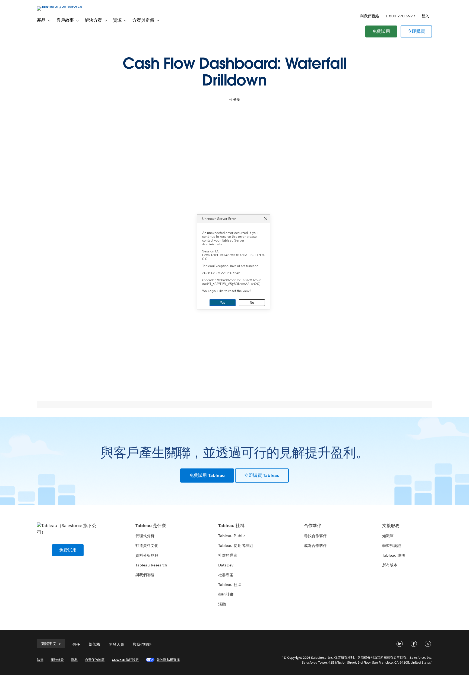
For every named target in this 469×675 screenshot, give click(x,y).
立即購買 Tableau (262, 475)
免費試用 (381, 31)
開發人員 (116, 644)
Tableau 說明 (393, 555)
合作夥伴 (312, 525)
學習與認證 (391, 545)
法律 (40, 659)
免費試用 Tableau (207, 475)
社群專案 (225, 574)
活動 (222, 604)
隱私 (74, 659)
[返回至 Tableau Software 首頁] (60, 6)
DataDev (225, 565)
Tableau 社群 (231, 525)
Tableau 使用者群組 (235, 545)
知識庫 (388, 535)
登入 (425, 16)
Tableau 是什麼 (150, 525)
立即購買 (416, 31)
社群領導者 (227, 555)
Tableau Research (151, 565)
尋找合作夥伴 (315, 535)
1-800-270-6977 (400, 16)
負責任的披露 (94, 659)
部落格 (94, 644)
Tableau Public (231, 535)
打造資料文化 (146, 545)
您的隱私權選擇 (168, 659)
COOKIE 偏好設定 (125, 659)
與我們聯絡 (369, 16)
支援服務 (391, 525)
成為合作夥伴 (315, 545)
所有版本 (389, 565)
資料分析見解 (146, 555)
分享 (236, 99)
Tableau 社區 (229, 584)
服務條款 (57, 659)
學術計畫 (225, 594)
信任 (76, 644)
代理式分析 (144, 535)
